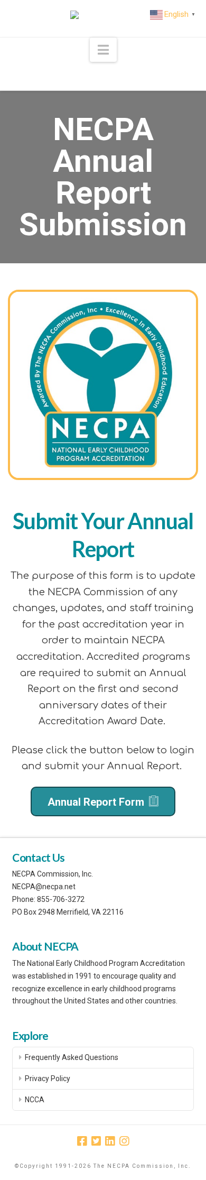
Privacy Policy (47, 1078)
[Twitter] (96, 1141)
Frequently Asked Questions (71, 1057)
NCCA (34, 1099)
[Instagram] (124, 1141)
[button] (103, 50)
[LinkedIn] (110, 1141)
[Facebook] (82, 1141)
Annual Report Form (97, 802)
